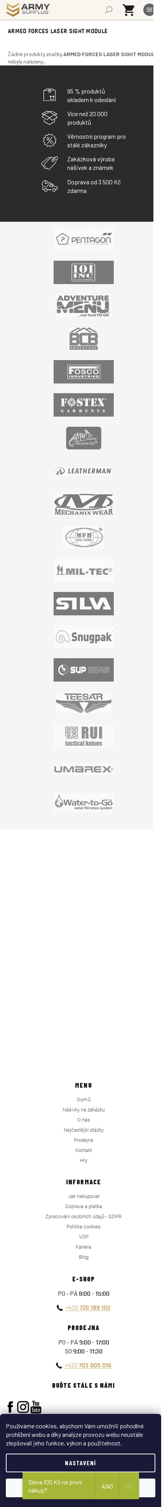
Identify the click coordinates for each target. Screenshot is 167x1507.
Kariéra (83, 1247)
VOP (84, 1237)
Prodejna (83, 1140)
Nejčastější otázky (84, 1130)
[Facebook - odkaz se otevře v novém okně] (10, 1407)
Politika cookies (83, 1227)
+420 (87, 1307)
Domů (83, 1099)
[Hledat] (109, 10)
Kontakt (83, 1150)
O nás (83, 1120)
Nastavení (80, 1462)
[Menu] (149, 10)
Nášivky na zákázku (84, 1110)
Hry (83, 1160)
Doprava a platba (83, 1206)
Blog (84, 1257)
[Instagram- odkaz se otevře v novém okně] (23, 1407)
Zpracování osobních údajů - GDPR (83, 1216)
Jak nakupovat (83, 1196)
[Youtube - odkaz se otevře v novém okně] (36, 1407)
